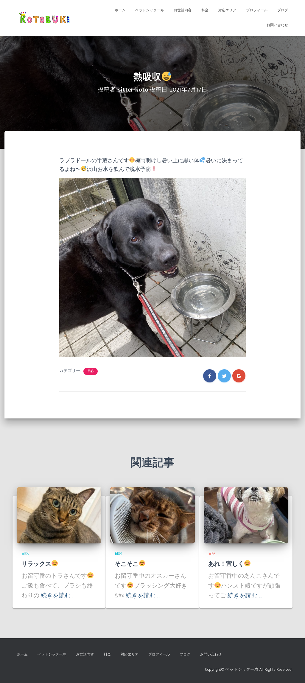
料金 (204, 10)
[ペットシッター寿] (46, 17)
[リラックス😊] (59, 515)
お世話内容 (183, 10)
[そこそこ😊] (152, 515)
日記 (91, 371)
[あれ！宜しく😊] (246, 515)
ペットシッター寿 (149, 10)
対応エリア (227, 10)
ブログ (282, 10)
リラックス (36, 564)
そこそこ (127, 564)
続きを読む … (58, 595)
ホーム (120, 10)
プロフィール (256, 10)
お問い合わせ (277, 25)
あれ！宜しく (226, 564)
